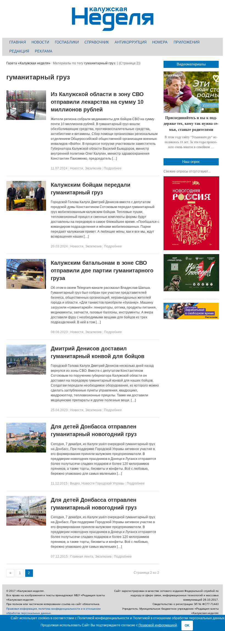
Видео (75, 483)
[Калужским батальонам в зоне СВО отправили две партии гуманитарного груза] (26, 288)
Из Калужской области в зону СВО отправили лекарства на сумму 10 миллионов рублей (97, 102)
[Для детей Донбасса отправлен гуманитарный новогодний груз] (26, 451)
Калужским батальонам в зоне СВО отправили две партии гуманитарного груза (102, 270)
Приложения (186, 42)
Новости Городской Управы (102, 483)
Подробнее (113, 168)
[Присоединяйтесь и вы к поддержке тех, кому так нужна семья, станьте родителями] (191, 92)
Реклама (43, 51)
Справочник (97, 42)
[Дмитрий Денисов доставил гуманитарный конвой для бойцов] (26, 373)
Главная (17, 42)
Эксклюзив (93, 168)
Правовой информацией (158, 625)
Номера (160, 42)
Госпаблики (67, 42)
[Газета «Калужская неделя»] (113, 27)
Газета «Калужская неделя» (28, 63)
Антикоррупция (131, 42)
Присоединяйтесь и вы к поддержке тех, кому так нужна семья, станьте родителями (191, 123)
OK (187, 625)
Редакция (19, 51)
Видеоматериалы (191, 64)
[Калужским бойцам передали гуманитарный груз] (26, 210)
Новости (40, 42)
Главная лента (81, 556)
